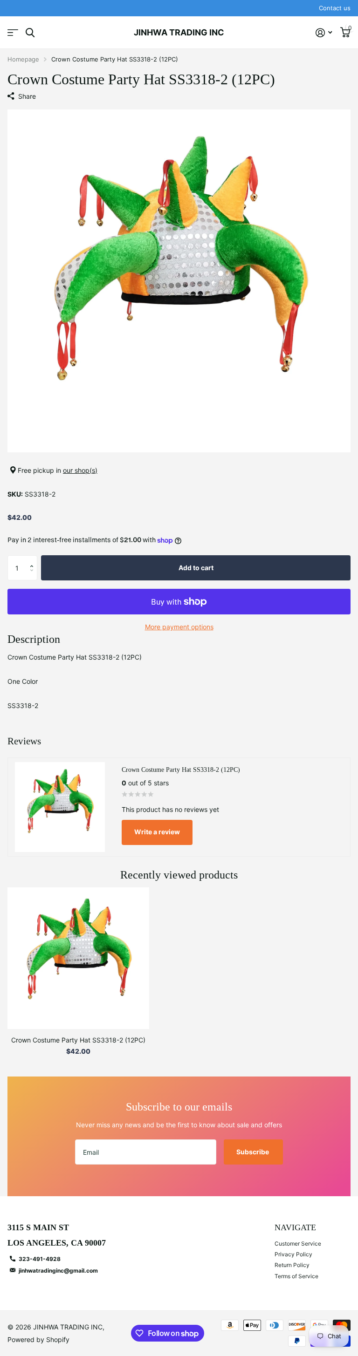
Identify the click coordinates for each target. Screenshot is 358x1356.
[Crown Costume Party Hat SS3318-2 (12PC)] (78, 958)
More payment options (179, 627)
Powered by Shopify (38, 1339)
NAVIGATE (295, 1227)
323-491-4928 (40, 1258)
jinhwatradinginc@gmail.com (58, 1270)
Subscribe (253, 1152)
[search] (30, 32)
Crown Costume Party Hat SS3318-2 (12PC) (78, 1040)
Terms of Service (296, 1276)
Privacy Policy (293, 1254)
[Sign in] (323, 32)
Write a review (157, 832)
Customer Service (298, 1243)
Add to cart (196, 568)
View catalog (12, 33)
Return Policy (292, 1264)
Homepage (23, 59)
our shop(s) (80, 470)
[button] (34, 559)
